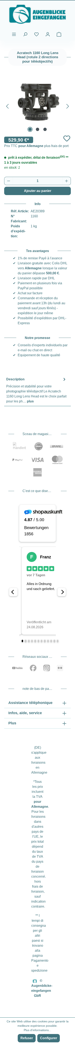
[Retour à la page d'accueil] (37, 14)
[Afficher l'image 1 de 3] (30, 129)
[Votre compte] (48, 34)
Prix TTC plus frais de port (36, 146)
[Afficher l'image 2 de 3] (37, 129)
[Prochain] (68, 105)
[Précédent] (7, 105)
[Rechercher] (25, 34)
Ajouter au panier (37, 191)
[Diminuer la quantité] (8, 181)
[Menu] (14, 34)
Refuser (26, 1038)
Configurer (48, 1038)
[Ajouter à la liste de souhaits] (66, 138)
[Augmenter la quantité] (66, 181)
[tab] (36, 390)
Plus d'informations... (37, 1030)
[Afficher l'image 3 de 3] (45, 129)
